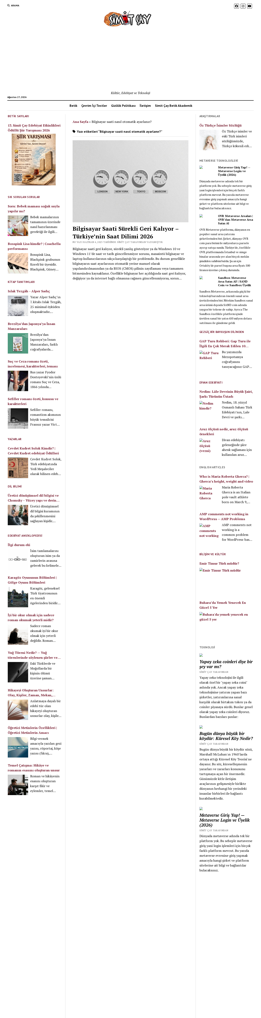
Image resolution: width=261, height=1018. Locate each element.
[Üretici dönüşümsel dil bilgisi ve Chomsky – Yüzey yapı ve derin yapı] (18, 515)
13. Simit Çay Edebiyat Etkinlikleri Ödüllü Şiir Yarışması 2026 (34, 127)
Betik (73, 105)
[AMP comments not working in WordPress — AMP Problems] (209, 533)
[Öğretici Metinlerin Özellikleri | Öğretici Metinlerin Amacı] (18, 747)
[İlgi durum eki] (18, 559)
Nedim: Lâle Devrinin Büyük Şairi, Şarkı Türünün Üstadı (226, 394)
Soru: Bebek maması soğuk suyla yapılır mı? (34, 208)
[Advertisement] (130, 59)
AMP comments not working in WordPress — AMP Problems (223, 516)
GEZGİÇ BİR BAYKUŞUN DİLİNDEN (221, 332)
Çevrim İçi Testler (94, 105)
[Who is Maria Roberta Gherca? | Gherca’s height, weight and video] (209, 496)
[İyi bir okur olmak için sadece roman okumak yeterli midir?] (18, 634)
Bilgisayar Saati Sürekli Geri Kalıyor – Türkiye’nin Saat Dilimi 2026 (126, 232)
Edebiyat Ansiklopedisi (25, 535)
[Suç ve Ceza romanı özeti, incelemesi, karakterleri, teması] (18, 381)
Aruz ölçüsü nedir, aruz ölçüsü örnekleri (223, 431)
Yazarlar (14, 439)
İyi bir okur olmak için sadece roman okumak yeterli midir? (31, 617)
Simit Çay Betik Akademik (173, 105)
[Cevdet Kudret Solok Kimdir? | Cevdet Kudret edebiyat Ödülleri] (18, 468)
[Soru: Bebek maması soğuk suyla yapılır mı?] (18, 226)
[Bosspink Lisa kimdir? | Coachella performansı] (18, 263)
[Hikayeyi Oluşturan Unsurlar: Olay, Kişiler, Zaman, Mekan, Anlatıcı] (18, 710)
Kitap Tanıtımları (21, 282)
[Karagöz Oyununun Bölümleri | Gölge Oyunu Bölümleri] (18, 597)
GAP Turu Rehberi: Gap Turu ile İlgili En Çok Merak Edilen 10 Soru (225, 343)
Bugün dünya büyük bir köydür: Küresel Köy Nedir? (226, 736)
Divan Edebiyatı (210, 382)
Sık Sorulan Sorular (24, 197)
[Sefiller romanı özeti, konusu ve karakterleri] (18, 418)
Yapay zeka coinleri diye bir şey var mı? (226, 664)
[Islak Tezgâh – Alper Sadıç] (18, 306)
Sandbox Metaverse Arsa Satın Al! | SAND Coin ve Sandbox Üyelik (234, 281)
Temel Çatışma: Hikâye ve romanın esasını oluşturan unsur (34, 767)
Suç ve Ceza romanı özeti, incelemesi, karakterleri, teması (33, 363)
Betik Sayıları (18, 116)
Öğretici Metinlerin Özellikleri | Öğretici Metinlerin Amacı (32, 730)
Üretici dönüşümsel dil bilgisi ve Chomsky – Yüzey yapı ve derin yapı (33, 498)
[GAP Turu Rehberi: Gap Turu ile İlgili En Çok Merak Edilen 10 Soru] (209, 361)
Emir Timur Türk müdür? (219, 563)
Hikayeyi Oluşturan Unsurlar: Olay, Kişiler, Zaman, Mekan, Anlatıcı (30, 693)
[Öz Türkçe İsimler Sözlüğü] (209, 140)
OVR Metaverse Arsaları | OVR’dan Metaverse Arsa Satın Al (235, 219)
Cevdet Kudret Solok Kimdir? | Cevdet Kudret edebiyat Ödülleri (33, 450)
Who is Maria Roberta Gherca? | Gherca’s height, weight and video (226, 479)
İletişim (145, 105)
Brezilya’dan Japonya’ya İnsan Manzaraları (31, 326)
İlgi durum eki (19, 545)
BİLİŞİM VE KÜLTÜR (212, 554)
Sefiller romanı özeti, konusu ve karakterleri (33, 401)
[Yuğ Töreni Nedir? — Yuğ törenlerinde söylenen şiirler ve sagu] (18, 672)
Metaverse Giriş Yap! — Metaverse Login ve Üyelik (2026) (234, 171)
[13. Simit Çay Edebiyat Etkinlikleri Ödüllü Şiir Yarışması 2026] (34, 160)
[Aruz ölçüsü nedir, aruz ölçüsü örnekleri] (209, 448)
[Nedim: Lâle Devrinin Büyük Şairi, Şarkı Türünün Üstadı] (209, 411)
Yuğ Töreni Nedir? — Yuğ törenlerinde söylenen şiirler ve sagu (33, 655)
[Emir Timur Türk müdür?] (226, 581)
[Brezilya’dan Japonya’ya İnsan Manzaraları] (18, 343)
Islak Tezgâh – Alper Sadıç (29, 291)
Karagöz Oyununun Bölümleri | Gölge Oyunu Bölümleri (32, 580)
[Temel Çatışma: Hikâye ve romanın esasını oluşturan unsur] (18, 785)
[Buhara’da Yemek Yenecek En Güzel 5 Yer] (226, 625)
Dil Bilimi (15, 486)
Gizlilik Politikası (123, 105)
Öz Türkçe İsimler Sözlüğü (220, 125)
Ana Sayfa (80, 121)
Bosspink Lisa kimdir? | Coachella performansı (34, 246)
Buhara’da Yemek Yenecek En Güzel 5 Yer (222, 605)
